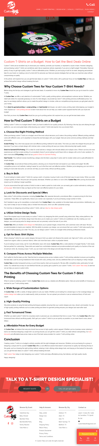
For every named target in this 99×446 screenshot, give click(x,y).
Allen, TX (61, 416)
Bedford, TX (62, 424)
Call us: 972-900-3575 (67, 389)
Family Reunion (24, 424)
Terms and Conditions (46, 436)
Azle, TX (61, 419)
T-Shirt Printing (48, 9)
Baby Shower (24, 416)
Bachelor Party (24, 419)
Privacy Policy (43, 433)
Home (38, 9)
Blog (40, 422)
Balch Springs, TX (64, 422)
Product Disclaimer (45, 430)
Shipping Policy (44, 424)
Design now (43, 416)
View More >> (24, 427)
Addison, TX (62, 413)
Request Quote (88, 434)
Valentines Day (24, 413)
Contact (90, 12)
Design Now (60, 9)
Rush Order (89, 9)
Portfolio (79, 9)
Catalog (70, 9)
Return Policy (43, 427)
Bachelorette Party (26, 422)
